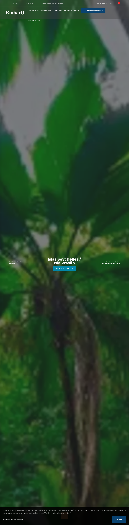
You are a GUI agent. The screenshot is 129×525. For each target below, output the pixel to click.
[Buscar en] (122, 13)
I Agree (119, 520)
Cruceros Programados (39, 10)
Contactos (12, 3)
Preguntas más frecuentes (52, 3)
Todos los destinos (93, 10)
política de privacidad (13, 519)
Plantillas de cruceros (67, 10)
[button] (113, 3)
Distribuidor (33, 21)
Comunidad (29, 3)
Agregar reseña (64, 269)
